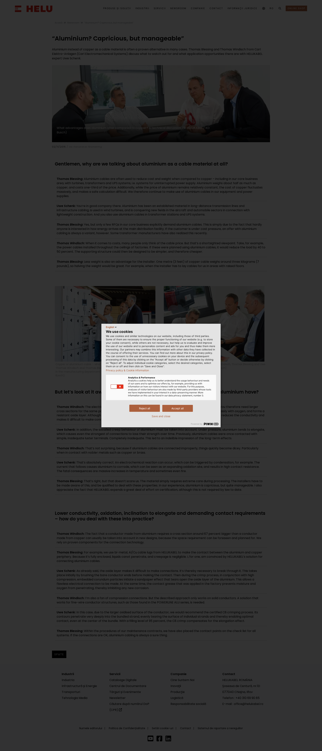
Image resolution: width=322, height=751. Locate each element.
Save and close (161, 416)
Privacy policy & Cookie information (127, 370)
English (110, 327)
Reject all (144, 408)
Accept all (177, 408)
